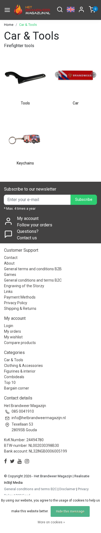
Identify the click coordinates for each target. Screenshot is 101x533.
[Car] (75, 76)
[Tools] (25, 76)
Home (8, 25)
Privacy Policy (15, 303)
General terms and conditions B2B (33, 269)
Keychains (25, 163)
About (9, 263)
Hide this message (70, 511)
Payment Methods (20, 297)
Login (8, 326)
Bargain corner (16, 388)
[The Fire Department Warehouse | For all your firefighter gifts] (32, 10)
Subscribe (83, 199)
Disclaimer (67, 489)
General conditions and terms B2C (33, 280)
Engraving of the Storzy (24, 286)
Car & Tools (28, 25)
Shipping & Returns (20, 308)
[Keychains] (25, 136)
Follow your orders (34, 224)
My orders (12, 331)
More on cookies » (51, 522)
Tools (25, 103)
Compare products (20, 343)
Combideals (14, 377)
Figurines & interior (20, 371)
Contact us (27, 237)
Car (76, 103)
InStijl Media (13, 483)
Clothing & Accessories (23, 365)
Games (10, 274)
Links (8, 291)
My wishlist (13, 337)
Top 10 (10, 382)
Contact (11, 257)
